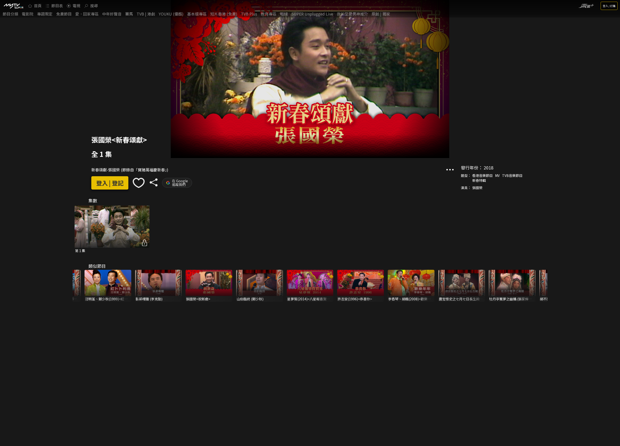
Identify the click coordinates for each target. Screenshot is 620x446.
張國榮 (477, 187)
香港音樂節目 (482, 175)
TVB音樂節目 (512, 175)
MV (497, 175)
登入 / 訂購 (609, 6)
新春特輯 (479, 180)
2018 (488, 167)
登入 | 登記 (110, 183)
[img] (13, 6)
